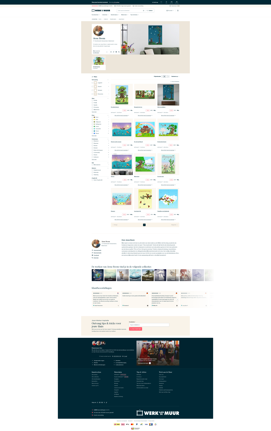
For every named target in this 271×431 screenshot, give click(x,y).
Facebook (116, 52)
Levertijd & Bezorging (121, 362)
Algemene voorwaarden (122, 420)
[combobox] (129, 10)
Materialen (124, 15)
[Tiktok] (106, 402)
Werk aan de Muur (165, 372)
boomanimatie (111, 52)
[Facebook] (102, 402)
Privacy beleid (151, 420)
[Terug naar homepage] (101, 10)
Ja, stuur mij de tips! (135, 328)
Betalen (96, 362)
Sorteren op (174, 76)
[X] (104, 402)
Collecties (104, 15)
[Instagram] (97, 402)
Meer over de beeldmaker (96, 52)
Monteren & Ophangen (99, 365)
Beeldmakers (114, 15)
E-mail (125, 356)
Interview (119, 52)
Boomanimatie (114, 52)
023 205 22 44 (117, 356)
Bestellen (118, 360)
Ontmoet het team (143, 363)
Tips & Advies (133, 15)
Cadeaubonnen (119, 365)
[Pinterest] (100, 402)
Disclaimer (130, 420)
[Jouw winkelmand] (177, 10)
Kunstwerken (95, 15)
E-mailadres (132, 321)
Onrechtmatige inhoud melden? (140, 420)
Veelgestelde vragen (99, 360)
